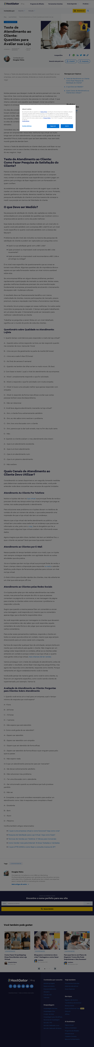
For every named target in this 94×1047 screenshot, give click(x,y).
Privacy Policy (47, 118)
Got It (67, 126)
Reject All (53, 126)
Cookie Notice (25, 121)
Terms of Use (43, 111)
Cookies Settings (27, 126)
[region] (47, 118)
